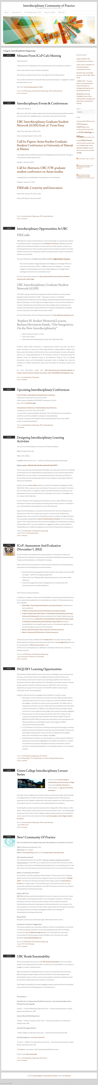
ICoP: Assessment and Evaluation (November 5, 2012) (39, 547)
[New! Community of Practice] (9, 847)
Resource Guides (49, 12)
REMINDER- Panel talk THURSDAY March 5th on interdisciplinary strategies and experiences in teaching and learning (86, 98)
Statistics (80, 148)
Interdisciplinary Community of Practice (49, 6)
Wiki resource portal (37, 645)
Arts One (86, 121)
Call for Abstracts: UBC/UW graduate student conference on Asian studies (41, 170)
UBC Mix (61, 12)
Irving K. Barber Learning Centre (53, 852)
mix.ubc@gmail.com (62, 642)
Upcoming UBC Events (86, 159)
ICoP (78, 132)
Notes (85, 137)
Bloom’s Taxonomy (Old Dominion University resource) (40, 632)
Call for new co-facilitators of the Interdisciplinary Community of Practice (85, 67)
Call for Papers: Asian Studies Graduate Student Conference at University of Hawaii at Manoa (45, 145)
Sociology (90, 145)
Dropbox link (48, 639)
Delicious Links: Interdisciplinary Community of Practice (85, 176)
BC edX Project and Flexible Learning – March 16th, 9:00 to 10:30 (86, 75)
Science (78, 145)
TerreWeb (91, 148)
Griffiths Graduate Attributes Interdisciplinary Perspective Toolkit (43, 611)
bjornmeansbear (31, 1054)
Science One (84, 145)
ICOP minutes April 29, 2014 (33, 87)
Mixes (36, 533)
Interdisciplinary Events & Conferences (42, 103)
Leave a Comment (22, 93)
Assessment (24, 656)
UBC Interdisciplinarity (55, 91)
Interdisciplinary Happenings (40, 91)
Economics (84, 124)
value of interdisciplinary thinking (49, 519)
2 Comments (20, 427)
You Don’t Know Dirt (38, 1037)
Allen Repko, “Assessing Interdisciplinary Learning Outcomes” (42, 605)
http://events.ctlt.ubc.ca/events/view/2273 (42, 465)
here (34, 416)
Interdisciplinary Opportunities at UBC (42, 229)
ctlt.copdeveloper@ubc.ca (32, 938)
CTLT (23, 533)
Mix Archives (43, 756)
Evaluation (32, 656)
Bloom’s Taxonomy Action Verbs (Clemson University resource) (43, 629)
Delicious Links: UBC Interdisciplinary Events (85, 167)
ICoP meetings (30, 533)
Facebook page (31, 403)
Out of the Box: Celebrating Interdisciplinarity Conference (36, 395)
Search (79, 108)
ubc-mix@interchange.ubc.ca (35, 932)
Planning (51, 758)
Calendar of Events (62, 785)
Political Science (59, 758)
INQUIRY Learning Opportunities (39, 669)
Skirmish (68, 1076)
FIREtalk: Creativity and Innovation (39, 188)
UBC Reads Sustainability (33, 956)
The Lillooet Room (29, 852)
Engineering (37, 758)
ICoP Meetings (26, 91)
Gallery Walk (90, 129)
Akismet (11, 1083)
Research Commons (51, 243)
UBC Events (25, 825)
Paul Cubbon (33, 485)
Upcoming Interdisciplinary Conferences (43, 390)
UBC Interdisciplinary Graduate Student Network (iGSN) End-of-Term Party (43, 123)
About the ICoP (17, 12)
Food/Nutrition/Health (82, 129)
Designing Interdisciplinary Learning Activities (40, 439)
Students (86, 148)
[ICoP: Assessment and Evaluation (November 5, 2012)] (9, 555)
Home (7, 12)
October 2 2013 (90, 137)
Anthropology (25, 758)
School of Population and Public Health (85, 143)
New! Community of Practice (36, 837)
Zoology (79, 153)
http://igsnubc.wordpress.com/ (63, 315)
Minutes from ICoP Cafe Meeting (39, 56)
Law (43, 758)
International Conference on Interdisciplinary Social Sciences (37, 408)
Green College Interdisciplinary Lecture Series (42, 772)
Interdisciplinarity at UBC (33, 12)
